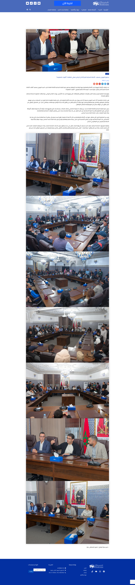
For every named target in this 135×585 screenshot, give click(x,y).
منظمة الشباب (51, 9)
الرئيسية (106, 9)
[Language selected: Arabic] (130, 584)
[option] (131, 583)
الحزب (107, 74)
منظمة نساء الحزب (63, 9)
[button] (100, 10)
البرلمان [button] (84, 9)
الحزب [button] (100, 9)
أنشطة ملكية (92, 9)
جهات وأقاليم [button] (75, 9)
